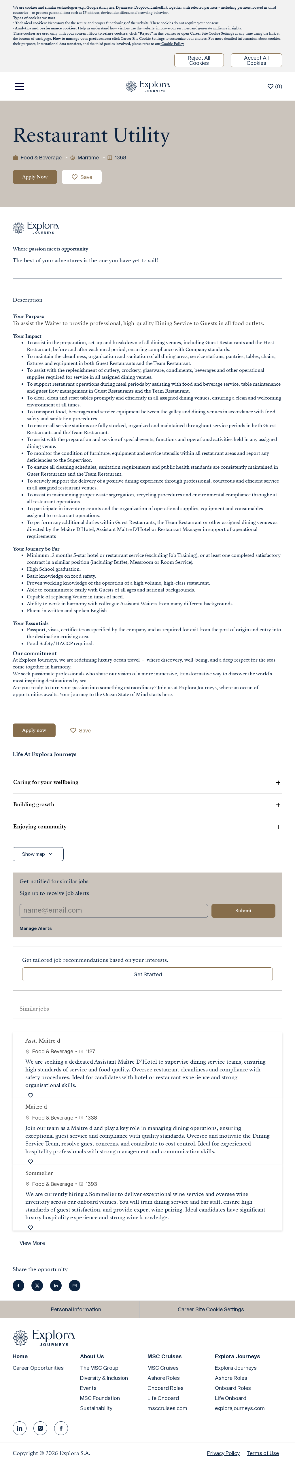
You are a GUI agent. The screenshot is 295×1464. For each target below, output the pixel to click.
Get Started (147, 974)
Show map (33, 854)
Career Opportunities (38, 1368)
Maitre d (36, 1107)
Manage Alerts (36, 928)
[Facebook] (61, 1428)
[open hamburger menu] (20, 86)
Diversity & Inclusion (104, 1378)
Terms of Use (263, 1453)
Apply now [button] (34, 730)
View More (32, 1243)
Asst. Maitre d (42, 1041)
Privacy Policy (223, 1453)
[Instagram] (40, 1428)
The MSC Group (99, 1368)
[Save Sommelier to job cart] (32, 1228)
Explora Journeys (236, 1368)
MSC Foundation (100, 1398)
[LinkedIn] (20, 1428)
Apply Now (35, 177)
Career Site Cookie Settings (212, 33)
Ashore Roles (164, 1378)
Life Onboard (163, 1398)
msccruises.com (167, 1408)
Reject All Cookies (199, 60)
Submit (243, 910)
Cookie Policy (172, 43)
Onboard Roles (166, 1388)
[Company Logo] (148, 85)
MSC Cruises (163, 1368)
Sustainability (96, 1408)
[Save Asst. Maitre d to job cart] (32, 1095)
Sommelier (39, 1173)
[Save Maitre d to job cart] (32, 1162)
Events (88, 1388)
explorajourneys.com (240, 1408)
